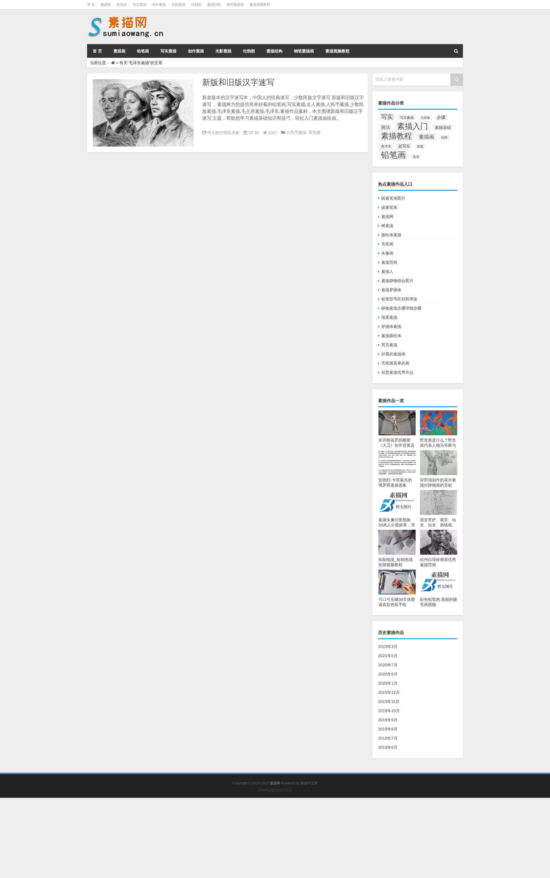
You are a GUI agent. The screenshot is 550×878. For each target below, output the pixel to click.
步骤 (441, 117)
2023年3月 (388, 646)
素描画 (106, 5)
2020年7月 (388, 665)
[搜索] (456, 51)
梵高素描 (389, 344)
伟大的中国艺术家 (223, 132)
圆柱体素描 (391, 235)
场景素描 (389, 317)
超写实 (404, 146)
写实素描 (139, 5)
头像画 (387, 253)
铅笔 (420, 146)
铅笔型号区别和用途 (399, 299)
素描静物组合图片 (397, 280)
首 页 (91, 5)
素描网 (387, 216)
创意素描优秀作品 (397, 372)
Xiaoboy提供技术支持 (275, 790)
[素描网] (126, 17)
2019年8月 (388, 729)
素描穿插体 (391, 290)
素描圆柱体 (391, 335)
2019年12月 (389, 692)
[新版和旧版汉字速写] (143, 113)
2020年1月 (388, 683)
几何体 (425, 117)
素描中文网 (309, 783)
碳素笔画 (389, 207)
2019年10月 (389, 710)
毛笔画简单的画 (395, 363)
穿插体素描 (391, 326)
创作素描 (159, 5)
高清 (416, 156)
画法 (385, 127)
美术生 (386, 146)
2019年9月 (388, 720)
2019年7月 (388, 738)
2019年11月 (388, 701)
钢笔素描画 (235, 5)
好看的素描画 (393, 354)
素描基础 (443, 127)
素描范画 (389, 262)
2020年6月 (388, 674)
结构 (444, 137)
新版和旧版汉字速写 (238, 82)
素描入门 (412, 126)
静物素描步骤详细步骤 (401, 308)
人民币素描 (296, 132)
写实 (387, 116)
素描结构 (214, 5)
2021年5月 (388, 655)
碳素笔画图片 (393, 198)
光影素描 (178, 5)
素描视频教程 (260, 5)
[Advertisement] (172, 838)
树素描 (387, 225)
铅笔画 (122, 5)
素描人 (387, 271)
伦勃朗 (196, 5)
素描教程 (396, 135)
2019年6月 (388, 747)
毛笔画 (387, 244)
